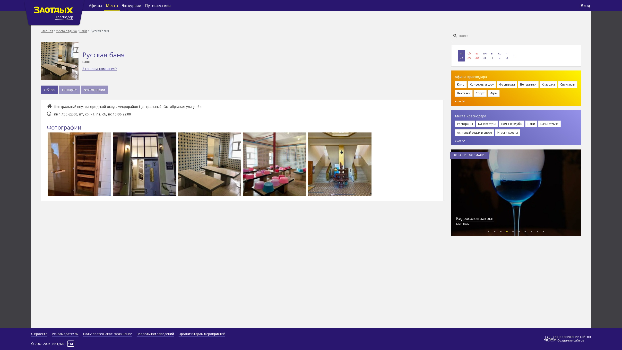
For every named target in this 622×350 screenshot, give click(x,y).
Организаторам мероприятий (202, 334)
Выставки (463, 93)
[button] (489, 231)
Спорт (480, 93)
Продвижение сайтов (574, 337)
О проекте (39, 334)
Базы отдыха (549, 124)
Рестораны (465, 124)
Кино (461, 84)
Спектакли (567, 84)
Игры (493, 93)
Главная (47, 31)
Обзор (49, 90)
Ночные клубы (511, 124)
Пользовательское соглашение (107, 334)
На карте (69, 90)
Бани (83, 31)
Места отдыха (66, 31)
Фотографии (94, 90)
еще (458, 101)
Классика (548, 84)
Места (112, 5)
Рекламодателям (65, 334)
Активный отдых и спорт (474, 133)
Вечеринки (528, 84)
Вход (585, 5)
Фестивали (507, 84)
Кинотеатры (487, 124)
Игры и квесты (507, 133)
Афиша (95, 5)
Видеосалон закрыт (475, 218)
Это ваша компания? (99, 68)
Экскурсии (131, 5)
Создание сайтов (570, 340)
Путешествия (158, 5)
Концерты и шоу (482, 84)
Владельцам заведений (155, 334)
